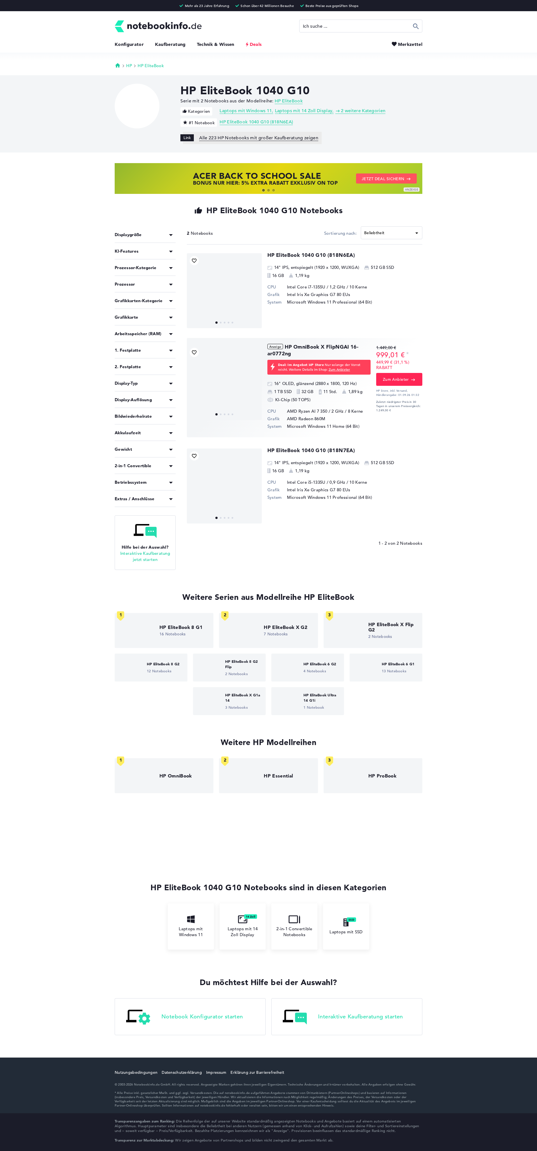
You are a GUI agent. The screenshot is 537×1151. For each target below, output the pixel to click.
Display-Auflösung (133, 399)
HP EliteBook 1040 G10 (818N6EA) (256, 122)
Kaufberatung (170, 44)
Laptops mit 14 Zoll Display (304, 111)
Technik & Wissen (215, 44)
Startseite (118, 65)
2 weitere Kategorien (363, 111)
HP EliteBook (151, 65)
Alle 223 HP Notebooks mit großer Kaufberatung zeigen (258, 138)
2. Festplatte (128, 366)
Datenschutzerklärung (182, 1072)
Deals (256, 44)
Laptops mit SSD (346, 931)
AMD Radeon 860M (306, 418)
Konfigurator (129, 44)
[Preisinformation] (407, 354)
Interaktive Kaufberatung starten (360, 1016)
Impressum (216, 1072)
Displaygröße (128, 234)
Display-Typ (126, 383)
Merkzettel (410, 44)
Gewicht (123, 449)
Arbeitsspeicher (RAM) (138, 333)
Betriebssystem (131, 482)
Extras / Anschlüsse (135, 498)
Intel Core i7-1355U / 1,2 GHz (316, 287)
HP (129, 65)
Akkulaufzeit (128, 432)
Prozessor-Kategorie (136, 267)
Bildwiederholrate (133, 416)
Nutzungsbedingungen (136, 1072)
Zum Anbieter (339, 369)
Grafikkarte (126, 317)
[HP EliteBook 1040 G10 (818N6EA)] (224, 290)
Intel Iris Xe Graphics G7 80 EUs (318, 294)
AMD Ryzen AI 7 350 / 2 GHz (315, 411)
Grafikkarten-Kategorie (139, 300)
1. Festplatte (128, 350)
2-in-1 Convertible (133, 465)
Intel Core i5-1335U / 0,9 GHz (316, 482)
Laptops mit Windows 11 (246, 111)
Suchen (416, 26)
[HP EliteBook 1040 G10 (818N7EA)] (224, 485)
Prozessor (125, 284)
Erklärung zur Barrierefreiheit (257, 1072)
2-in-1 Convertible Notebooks (294, 931)
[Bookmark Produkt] (194, 260)
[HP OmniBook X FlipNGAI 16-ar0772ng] (224, 382)
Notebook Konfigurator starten (202, 1016)
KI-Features (126, 251)
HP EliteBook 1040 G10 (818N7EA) (311, 450)
